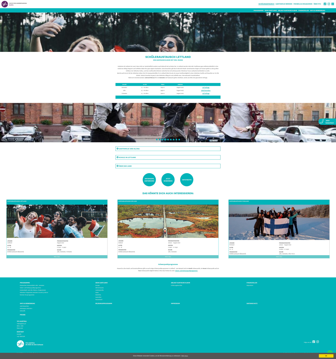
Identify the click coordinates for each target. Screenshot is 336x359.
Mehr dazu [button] (184, 356)
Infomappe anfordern (26, 308)
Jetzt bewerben (24, 306)
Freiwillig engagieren (302, 4)
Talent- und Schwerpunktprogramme (186, 271)
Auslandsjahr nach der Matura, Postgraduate (33, 290)
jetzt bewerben (205, 90)
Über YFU (317, 4)
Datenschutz (252, 303)
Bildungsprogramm (103, 303)
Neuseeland (98, 299)
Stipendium (250, 285)
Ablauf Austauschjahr (287, 10)
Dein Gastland (271, 10)
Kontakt (19, 334)
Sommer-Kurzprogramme (27, 295)
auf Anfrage (205, 87)
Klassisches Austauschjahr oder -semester (32, 285)
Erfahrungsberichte (176, 285)
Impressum (175, 303)
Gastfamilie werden (284, 4)
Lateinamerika (99, 290)
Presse (22, 315)
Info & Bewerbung (317, 10)
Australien (98, 297)
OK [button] (326, 356)
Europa (97, 285)
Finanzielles (303, 10)
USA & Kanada (99, 288)
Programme (258, 10)
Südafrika (98, 295)
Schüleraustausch (266, 4)
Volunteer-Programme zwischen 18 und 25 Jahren (34, 292)
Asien (97, 292)
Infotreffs (22, 311)
